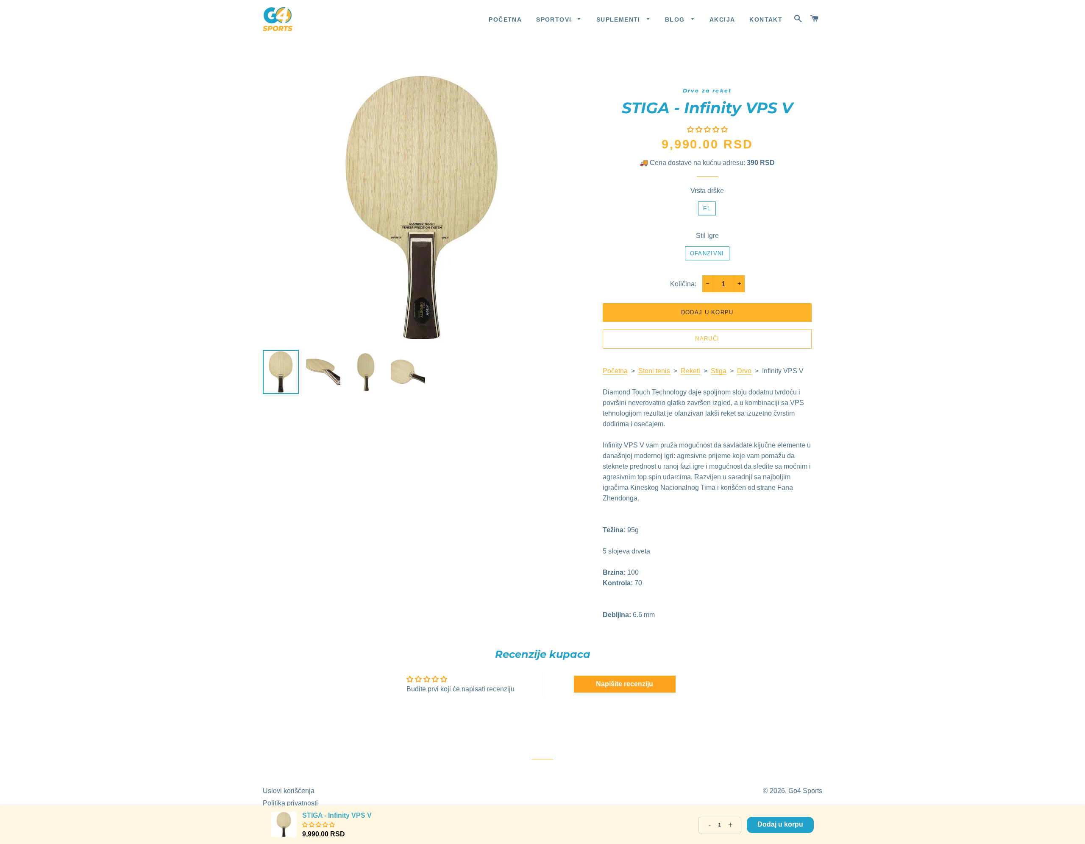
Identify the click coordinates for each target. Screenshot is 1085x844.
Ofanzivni (707, 253)
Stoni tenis (654, 370)
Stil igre (707, 235)
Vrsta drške (707, 190)
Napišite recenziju (624, 683)
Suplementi (619, 19)
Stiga (718, 370)
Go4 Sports (805, 790)
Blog (676, 19)
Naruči (707, 338)
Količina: (683, 284)
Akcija (722, 19)
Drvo (744, 370)
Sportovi (555, 19)
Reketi (690, 370)
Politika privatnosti (290, 803)
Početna (505, 19)
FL (707, 208)
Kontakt (765, 19)
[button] (707, 129)
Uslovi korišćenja (288, 790)
